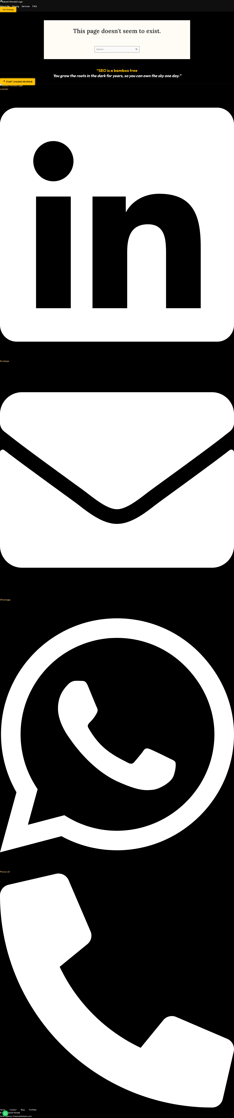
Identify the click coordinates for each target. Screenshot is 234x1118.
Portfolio (32, 1110)
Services (26, 6)
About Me (5, 6)
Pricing (15, 6)
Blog (23, 1110)
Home (2, 1110)
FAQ (34, 6)
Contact (13, 1110)
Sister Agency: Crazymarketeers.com (16, 1116)
